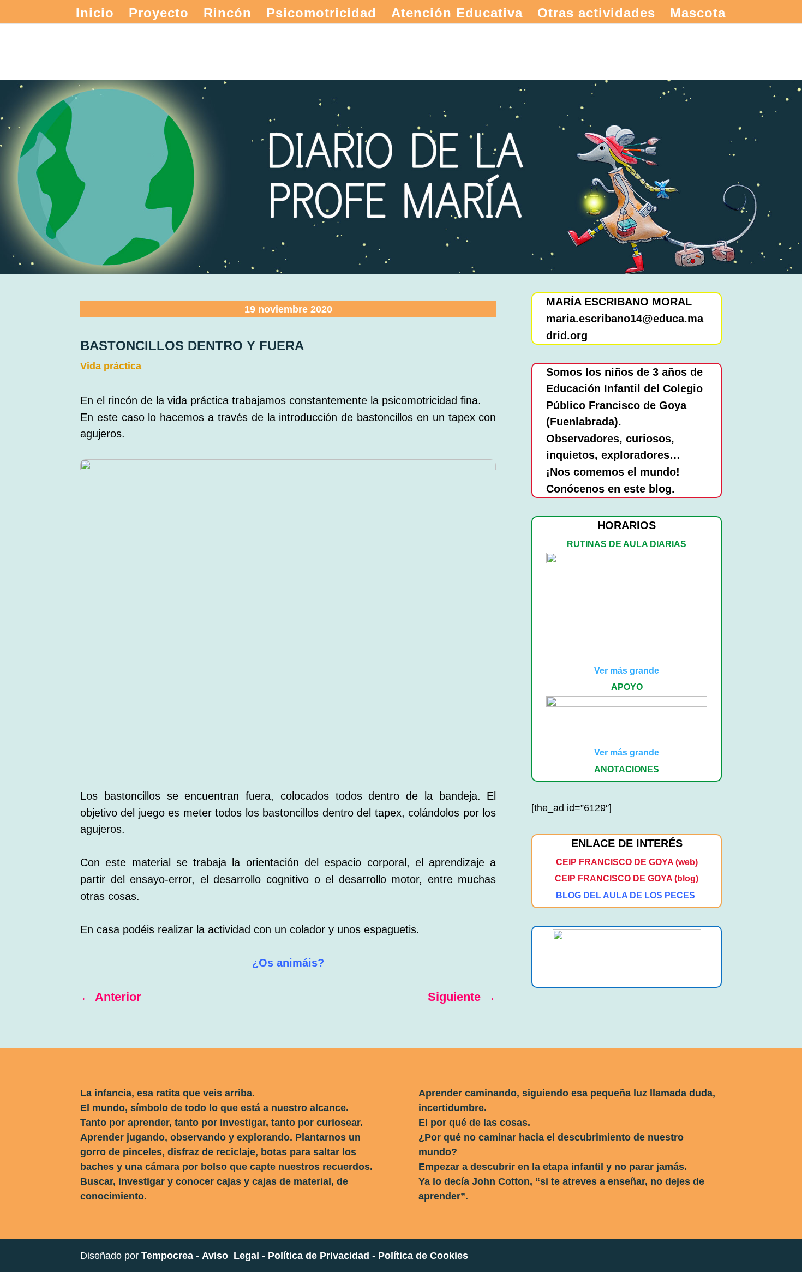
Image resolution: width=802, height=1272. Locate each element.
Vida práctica (110, 366)
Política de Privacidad (318, 1255)
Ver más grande (626, 670)
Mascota (698, 14)
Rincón (228, 14)
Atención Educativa (457, 14)
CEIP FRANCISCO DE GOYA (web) (627, 862)
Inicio (95, 14)
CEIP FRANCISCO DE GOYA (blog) (626, 878)
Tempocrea (167, 1255)
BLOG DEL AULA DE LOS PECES (625, 895)
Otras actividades (596, 14)
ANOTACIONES (626, 769)
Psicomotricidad (321, 14)
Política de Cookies (423, 1255)
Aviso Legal (230, 1255)
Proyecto (159, 14)
